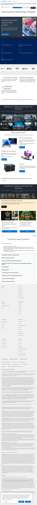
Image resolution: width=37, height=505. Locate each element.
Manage (6, 501)
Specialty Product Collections (22, 349)
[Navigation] (1, 1)
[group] (9, 222)
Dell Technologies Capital (21, 325)
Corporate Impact (20, 333)
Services (3, 327)
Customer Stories (20, 335)
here (6, 246)
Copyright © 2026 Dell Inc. (6, 362)
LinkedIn (19, 309)
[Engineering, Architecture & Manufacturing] (18, 118)
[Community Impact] (30, 126)
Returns (3, 307)
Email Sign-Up (20, 347)
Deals (2, 329)
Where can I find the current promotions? (8, 281)
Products (3, 323)
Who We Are (20, 321)
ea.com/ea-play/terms (26, 408)
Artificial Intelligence (4, 321)
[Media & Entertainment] (6, 126)
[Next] (35, 26)
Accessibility (4, 366)
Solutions (3, 325)
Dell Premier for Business (14, 359)
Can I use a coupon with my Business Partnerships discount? (11, 260)
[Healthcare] (30, 118)
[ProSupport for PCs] (18, 196)
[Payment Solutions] (11, 196)
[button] (33, 1)
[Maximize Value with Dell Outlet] (25, 196)
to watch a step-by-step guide (6, 59)
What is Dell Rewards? (5, 269)
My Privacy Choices (5, 364)
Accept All (28, 501)
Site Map (3, 287)
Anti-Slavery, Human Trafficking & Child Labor (15, 366)
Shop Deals (22, 147)
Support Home (4, 303)
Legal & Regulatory (24, 364)
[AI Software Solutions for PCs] (32, 196)
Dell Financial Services (23, 359)
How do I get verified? (5, 266)
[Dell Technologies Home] (7, 1)
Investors (19, 327)
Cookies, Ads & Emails (15, 364)
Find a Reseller (4, 343)
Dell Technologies (4, 359)
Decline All (21, 501)
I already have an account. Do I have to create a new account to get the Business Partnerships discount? (16, 264)
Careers (19, 323)
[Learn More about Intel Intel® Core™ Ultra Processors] (33, 7)
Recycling (19, 331)
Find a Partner (4, 341)
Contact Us (20, 305)
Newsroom (20, 329)
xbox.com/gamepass (20, 408)
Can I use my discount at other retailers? (8, 278)
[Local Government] (18, 126)
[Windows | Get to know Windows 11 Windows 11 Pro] (17, 7)
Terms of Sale (14, 362)
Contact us (4, 206)
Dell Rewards (20, 343)
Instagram (19, 311)
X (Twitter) (19, 307)
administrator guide (9, 395)
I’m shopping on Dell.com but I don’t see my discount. (10, 272)
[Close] (31, 494)
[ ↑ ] (10, 385)
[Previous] (2, 26)
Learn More (4, 180)
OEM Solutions (4, 345)
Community (20, 303)
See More (9, 231)
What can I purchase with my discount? (8, 257)
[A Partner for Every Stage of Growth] (4, 196)
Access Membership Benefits (24, 34)
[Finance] (6, 118)
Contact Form (12, 4)
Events (19, 345)
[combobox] (22, 1)
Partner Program (4, 347)
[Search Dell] (30, 1)
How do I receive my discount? (6, 243)
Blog (19, 341)
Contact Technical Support (5, 305)
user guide (21, 394)
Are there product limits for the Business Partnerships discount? (12, 275)
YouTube (19, 313)
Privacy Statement (22, 362)
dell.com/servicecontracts (6, 385)
